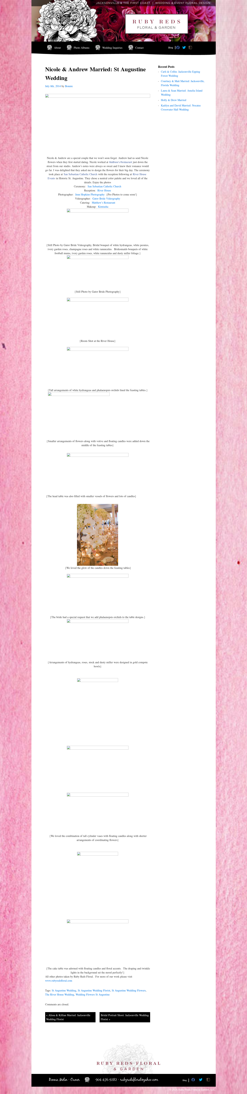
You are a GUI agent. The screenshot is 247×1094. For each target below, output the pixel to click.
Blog (170, 47)
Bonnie (69, 86)
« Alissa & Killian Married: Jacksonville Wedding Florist (68, 1017)
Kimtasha (103, 206)
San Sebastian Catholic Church (80, 174)
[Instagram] (191, 48)
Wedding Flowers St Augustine (93, 994)
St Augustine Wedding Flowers (129, 990)
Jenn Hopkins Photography (90, 194)
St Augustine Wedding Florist (94, 990)
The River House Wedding (59, 994)
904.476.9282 (106, 1080)
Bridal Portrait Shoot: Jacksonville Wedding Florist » (125, 1017)
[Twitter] (184, 48)
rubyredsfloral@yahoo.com (139, 1080)
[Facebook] (178, 48)
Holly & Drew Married (173, 100)
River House (104, 190)
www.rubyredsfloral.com (58, 980)
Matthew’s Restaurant (120, 162)
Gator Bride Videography (106, 198)
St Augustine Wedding (64, 990)
